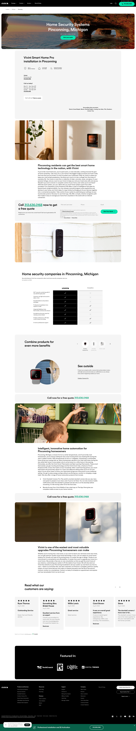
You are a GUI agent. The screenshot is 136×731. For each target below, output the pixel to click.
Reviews (82, 691)
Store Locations (84, 693)
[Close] (5, 724)
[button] (52, 626)
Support (63, 689)
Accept (27, 724)
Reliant (40, 703)
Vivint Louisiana (42, 698)
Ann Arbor (101, 109)
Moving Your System (66, 693)
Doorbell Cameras (21, 693)
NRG (40, 705)
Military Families (65, 696)
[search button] (116, 3)
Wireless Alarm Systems (22, 702)
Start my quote (37, 98)
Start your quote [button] (68, 37)
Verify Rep (64, 698)
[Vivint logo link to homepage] (4, 3)
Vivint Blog (41, 689)
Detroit (71, 109)
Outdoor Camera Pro (22, 696)
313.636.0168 (27, 79)
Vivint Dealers (42, 700)
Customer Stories (84, 702)
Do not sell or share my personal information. (9, 717)
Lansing (96, 109)
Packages (13, 3)
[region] (17, 725)
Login (111, 3)
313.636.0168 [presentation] (128, 4)
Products (21, 3)
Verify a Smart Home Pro (124, 687)
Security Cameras (21, 691)
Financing (41, 691)
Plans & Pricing (38, 3)
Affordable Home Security (23, 700)
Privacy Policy (74, 217)
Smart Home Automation (23, 698)
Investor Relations (85, 704)
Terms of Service (67, 217)
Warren (83, 109)
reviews (28, 634)
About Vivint (83, 689)
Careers (82, 698)
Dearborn (109, 109)
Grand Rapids (76, 109)
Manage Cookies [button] (14, 726)
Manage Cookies (65, 700)
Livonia (89, 111)
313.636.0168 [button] (27, 91)
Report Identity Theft (124, 691)
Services (29, 3)
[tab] (85, 343)
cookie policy (15, 724)
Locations (7, 9)
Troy (93, 111)
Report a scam (125, 696)
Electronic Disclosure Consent (68, 211)
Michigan (14, 9)
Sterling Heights (89, 109)
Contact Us (64, 691)
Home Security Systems (22, 689)
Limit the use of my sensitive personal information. (26, 717)
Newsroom (83, 696)
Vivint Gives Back (84, 700)
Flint (105, 109)
